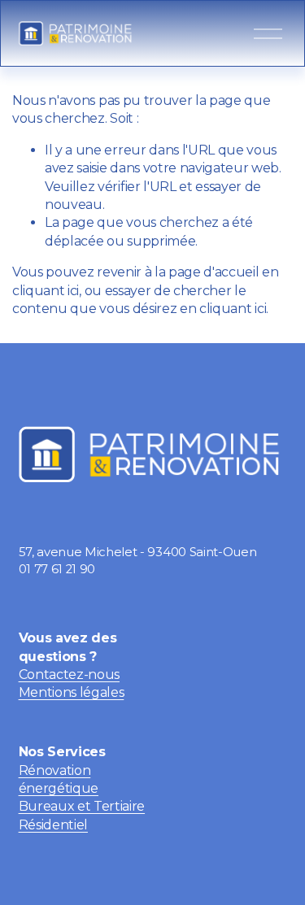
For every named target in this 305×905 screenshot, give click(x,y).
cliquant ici (45, 290)
